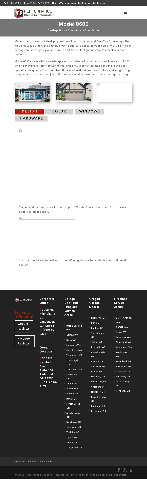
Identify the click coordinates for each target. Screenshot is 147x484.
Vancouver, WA (74, 355)
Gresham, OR (98, 387)
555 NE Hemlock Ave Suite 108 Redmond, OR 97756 (46, 369)
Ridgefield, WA (74, 350)
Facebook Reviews (25, 341)
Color (59, 111)
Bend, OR (96, 323)
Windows (89, 111)
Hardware (31, 118)
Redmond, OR (98, 318)
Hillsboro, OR (98, 392)
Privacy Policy (46, 461)
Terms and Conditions (25, 461)
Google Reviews (24, 326)
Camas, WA (72, 335)
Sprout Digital (118, 475)
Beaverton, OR (99, 381)
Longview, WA (73, 345)
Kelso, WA (71, 340)
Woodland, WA (74, 369)
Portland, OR (98, 406)
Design (29, 111)
